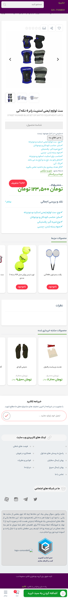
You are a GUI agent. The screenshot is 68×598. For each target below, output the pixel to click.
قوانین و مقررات (24, 460)
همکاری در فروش (23, 453)
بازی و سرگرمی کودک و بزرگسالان (51, 172)
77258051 (60, 10)
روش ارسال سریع (56, 467)
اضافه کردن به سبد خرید (42, 593)
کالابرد (24, 586)
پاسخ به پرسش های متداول (52, 453)
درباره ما (27, 467)
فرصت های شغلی (20, 446)
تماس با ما (59, 474)
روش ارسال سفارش (55, 460)
